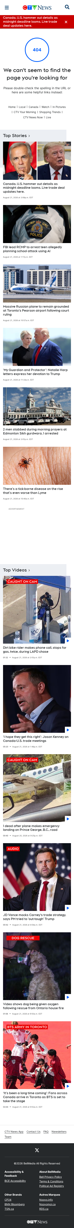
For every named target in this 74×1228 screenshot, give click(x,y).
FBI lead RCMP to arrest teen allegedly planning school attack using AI (32, 249)
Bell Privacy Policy (50, 1176)
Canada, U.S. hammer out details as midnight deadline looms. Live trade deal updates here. (34, 188)
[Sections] (7, 7)
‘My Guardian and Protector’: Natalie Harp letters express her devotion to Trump (35, 372)
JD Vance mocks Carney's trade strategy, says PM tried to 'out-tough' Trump (34, 917)
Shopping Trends (50, 112)
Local (22, 106)
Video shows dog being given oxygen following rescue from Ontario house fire (33, 1006)
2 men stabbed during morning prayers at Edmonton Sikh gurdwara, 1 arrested (35, 431)
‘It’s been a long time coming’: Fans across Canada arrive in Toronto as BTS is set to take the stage (35, 1097)
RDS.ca (43, 1208)
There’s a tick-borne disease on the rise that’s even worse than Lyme (33, 491)
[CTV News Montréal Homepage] (37, 7)
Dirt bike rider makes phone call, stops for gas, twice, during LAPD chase (34, 649)
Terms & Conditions (51, 1181)
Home (12, 106)
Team (8, 1136)
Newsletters (59, 1131)
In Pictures (59, 106)
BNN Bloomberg (15, 1204)
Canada (33, 106)
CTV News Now (33, 117)
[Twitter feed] (37, 1150)
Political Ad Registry (51, 1185)
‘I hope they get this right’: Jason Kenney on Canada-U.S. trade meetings (35, 739)
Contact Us (33, 1131)
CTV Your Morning (25, 112)
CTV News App (14, 1131)
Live (48, 117)
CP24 (8, 1199)
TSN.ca (9, 1208)
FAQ (46, 1131)
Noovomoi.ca (47, 1204)
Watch (45, 106)
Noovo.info (46, 1199)
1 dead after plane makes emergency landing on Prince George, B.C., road (31, 828)
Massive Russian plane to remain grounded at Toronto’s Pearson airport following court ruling (36, 310)
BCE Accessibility (15, 1180)
